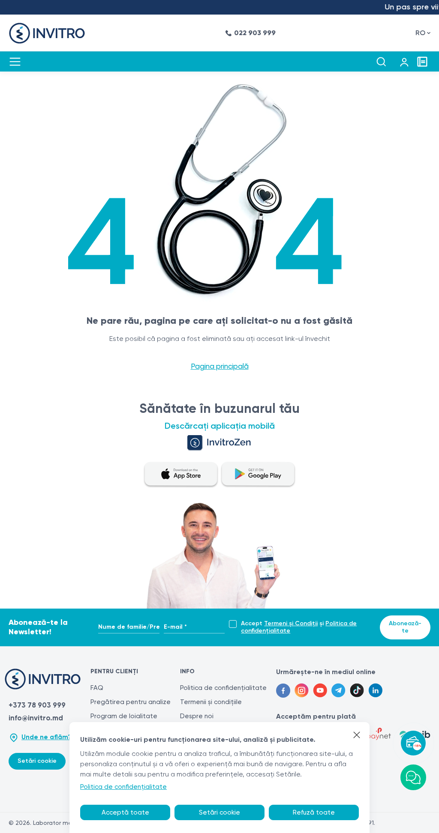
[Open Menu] (15, 61)
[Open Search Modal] (381, 62)
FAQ (96, 688)
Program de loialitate (123, 716)
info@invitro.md (36, 718)
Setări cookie (37, 760)
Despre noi (196, 716)
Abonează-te (405, 627)
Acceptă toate (125, 812)
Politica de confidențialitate (223, 688)
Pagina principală (220, 366)
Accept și (299, 627)
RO (420, 33)
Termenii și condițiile (211, 702)
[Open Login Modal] (404, 62)
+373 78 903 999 (37, 705)
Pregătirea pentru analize (130, 702)
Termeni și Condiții (291, 623)
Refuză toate (314, 812)
